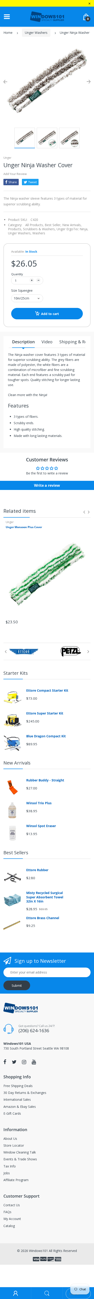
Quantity (17, 274)
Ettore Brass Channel (42, 918)
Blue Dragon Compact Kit (46, 736)
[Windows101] (47, 16)
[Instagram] (24, 1062)
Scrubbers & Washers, (39, 229)
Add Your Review (15, 174)
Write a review (47, 485)
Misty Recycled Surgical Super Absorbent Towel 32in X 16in (44, 897)
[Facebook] (4, 1062)
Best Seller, (53, 225)
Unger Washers (36, 32)
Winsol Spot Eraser (41, 826)
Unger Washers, (19, 233)
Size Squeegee (22, 290)
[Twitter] (14, 1062)
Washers (38, 233)
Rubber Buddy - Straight (45, 780)
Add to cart (50, 314)
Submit (17, 985)
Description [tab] (23, 341)
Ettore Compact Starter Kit (47, 690)
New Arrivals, (72, 225)
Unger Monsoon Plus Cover (24, 527)
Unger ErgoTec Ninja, (72, 229)
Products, (15, 229)
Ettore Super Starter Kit (44, 713)
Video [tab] (47, 341)
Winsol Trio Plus (39, 803)
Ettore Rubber (37, 870)
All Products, (34, 225)
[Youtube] (34, 1062)
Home (8, 32)
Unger (7, 158)
